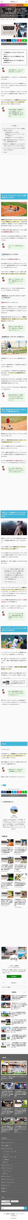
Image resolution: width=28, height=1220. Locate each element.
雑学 (13, 15)
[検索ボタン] (2, 1)
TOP (4, 1213)
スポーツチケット (8, 1179)
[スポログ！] (14, 1)
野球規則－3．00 (12, 581)
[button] (3, 40)
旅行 (5, 1188)
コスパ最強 (6, 1145)
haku (14, 815)
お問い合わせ (14, 1215)
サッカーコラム (7, 1148)
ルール (6, 1154)
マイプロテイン (14, 1201)
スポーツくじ (7, 1170)
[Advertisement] (14, 173)
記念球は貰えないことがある (12, 132)
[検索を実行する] (25, 1208)
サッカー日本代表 (5, 1201)
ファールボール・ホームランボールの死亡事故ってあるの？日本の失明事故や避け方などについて (17, 682)
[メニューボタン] (26, 1)
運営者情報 (12, 1213)
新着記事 (8, 1213)
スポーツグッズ (7, 1165)
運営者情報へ (14, 976)
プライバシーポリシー (20, 1213)
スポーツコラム (7, 1168)
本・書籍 (6, 1159)
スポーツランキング (9, 1182)
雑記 (5, 1191)
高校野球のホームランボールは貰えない (14, 137)
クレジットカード (8, 1142)
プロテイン (6, 1185)
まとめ (5, 152)
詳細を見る (20, 5)
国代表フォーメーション (9, 1156)
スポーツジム (7, 1176)
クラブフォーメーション (9, 1151)
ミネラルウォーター (6, 1203)
